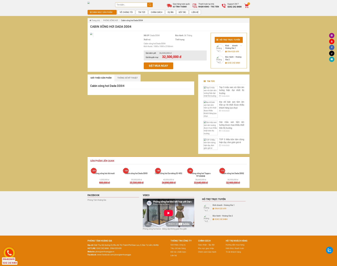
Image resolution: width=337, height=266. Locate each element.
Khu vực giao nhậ (205, 248)
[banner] (89, 3)
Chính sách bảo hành (207, 252)
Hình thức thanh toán (235, 248)
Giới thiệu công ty (177, 245)
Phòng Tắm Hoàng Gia (97, 200)
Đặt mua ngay (158, 65)
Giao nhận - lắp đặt (206, 245)
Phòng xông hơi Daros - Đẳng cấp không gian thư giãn (165, 229)
